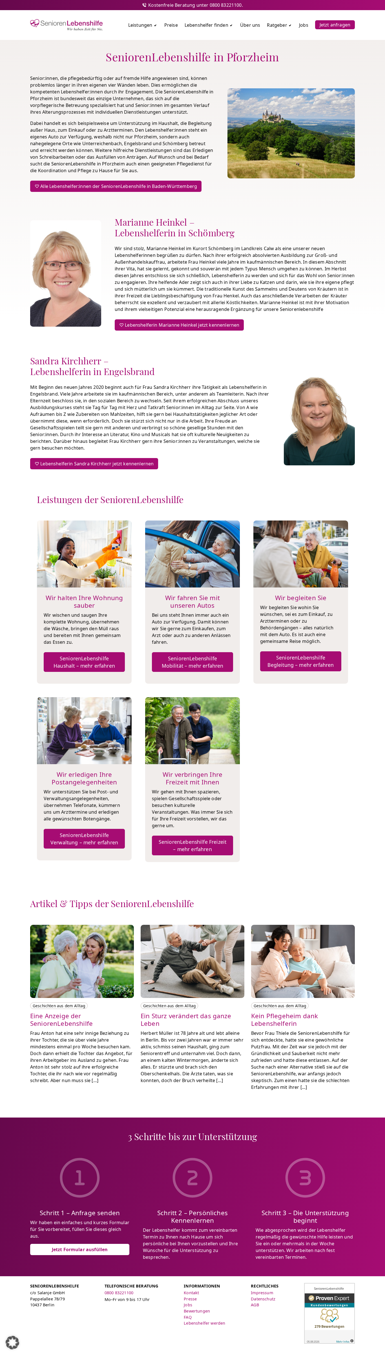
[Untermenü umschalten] (155, 25)
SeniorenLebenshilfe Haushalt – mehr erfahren (84, 662)
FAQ (187, 1317)
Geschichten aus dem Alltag (59, 1005)
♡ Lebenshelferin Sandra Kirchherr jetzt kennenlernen (94, 464)
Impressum (262, 1292)
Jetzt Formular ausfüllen (80, 1249)
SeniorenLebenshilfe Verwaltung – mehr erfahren (84, 839)
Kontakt (191, 1292)
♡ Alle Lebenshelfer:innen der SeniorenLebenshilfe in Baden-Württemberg (116, 186)
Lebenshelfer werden (204, 1323)
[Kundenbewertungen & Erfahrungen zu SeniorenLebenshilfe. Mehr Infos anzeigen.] (329, 1313)
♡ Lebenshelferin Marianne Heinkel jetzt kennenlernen (179, 325)
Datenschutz (263, 1299)
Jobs (188, 1304)
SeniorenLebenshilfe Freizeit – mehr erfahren (192, 845)
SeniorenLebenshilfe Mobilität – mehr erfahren (193, 662)
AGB (255, 1304)
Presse (190, 1299)
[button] (12, 1342)
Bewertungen (197, 1311)
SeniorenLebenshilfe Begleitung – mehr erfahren (300, 661)
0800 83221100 (119, 1292)
